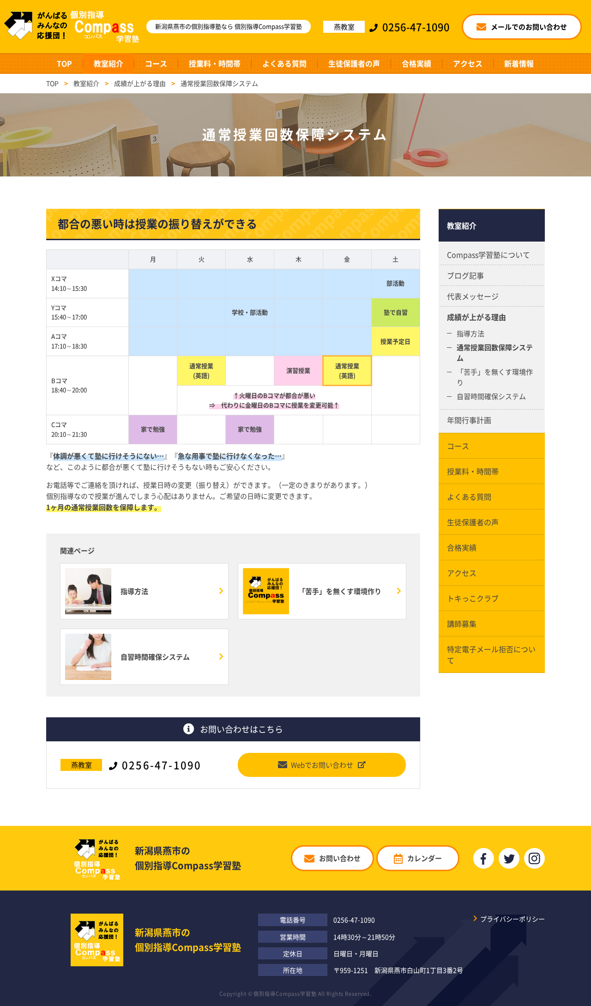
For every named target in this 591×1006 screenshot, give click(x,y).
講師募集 (461, 623)
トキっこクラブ (473, 598)
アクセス (467, 63)
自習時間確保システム (491, 396)
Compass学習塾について (488, 254)
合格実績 (416, 63)
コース (156, 63)
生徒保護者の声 (354, 63)
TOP (64, 63)
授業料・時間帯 (215, 63)
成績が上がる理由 (476, 316)
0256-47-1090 (354, 919)
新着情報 (519, 63)
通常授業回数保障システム (495, 352)
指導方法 (470, 333)
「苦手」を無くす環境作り (495, 377)
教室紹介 (108, 63)
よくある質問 (284, 63)
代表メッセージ (473, 296)
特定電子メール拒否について (491, 654)
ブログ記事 (465, 275)
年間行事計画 (469, 419)
